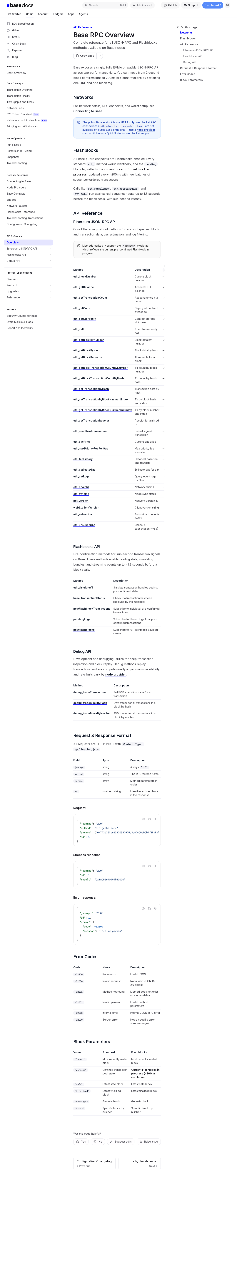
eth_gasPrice (82, 441)
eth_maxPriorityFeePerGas (90, 448)
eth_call (78, 329)
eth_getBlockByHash (86, 350)
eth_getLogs (81, 476)
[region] (117, 398)
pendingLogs (81, 619)
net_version (81, 500)
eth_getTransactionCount (90, 297)
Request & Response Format (198, 68)
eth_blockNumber (84, 276)
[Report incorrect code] (143, 819)
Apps (71, 14)
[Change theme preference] (227, 5)
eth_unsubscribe (84, 524)
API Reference (189, 44)
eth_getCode (81, 308)
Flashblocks (188, 38)
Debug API (189, 62)
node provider (146, 129)
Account (43, 14)
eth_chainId (81, 487)
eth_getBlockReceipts (87, 357)
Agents (83, 14)
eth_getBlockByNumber (88, 339)
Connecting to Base (87, 111)
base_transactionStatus (89, 598)
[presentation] (117, 830)
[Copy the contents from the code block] (149, 819)
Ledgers (58, 14)
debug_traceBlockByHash (90, 702)
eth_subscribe (82, 514)
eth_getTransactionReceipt (91, 420)
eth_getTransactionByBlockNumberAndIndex (102, 410)
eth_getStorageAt (84, 318)
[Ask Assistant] (155, 819)
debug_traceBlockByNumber (92, 713)
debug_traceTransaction (89, 692)
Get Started (14, 14)
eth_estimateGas (84, 469)
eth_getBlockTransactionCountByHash (98, 378)
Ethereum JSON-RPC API (198, 50)
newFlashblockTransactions (91, 608)
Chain (30, 14)
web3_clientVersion (86, 507)
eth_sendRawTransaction (90, 431)
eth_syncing (81, 493)
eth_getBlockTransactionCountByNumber (100, 367)
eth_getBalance (83, 287)
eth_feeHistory (83, 459)
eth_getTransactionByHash (91, 388)
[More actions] (99, 56)
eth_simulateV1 (83, 587)
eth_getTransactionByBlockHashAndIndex (100, 399)
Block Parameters (191, 79)
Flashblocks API (192, 56)
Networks (186, 32)
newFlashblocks (84, 629)
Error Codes (187, 74)
